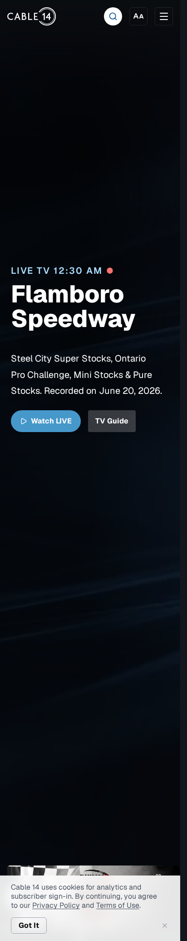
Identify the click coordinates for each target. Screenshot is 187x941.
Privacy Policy (56, 905)
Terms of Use (117, 905)
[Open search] (113, 16)
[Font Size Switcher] (138, 16)
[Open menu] (164, 16)
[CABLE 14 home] (31, 16)
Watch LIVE (51, 422)
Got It (29, 925)
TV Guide (111, 422)
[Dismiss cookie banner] (165, 925)
